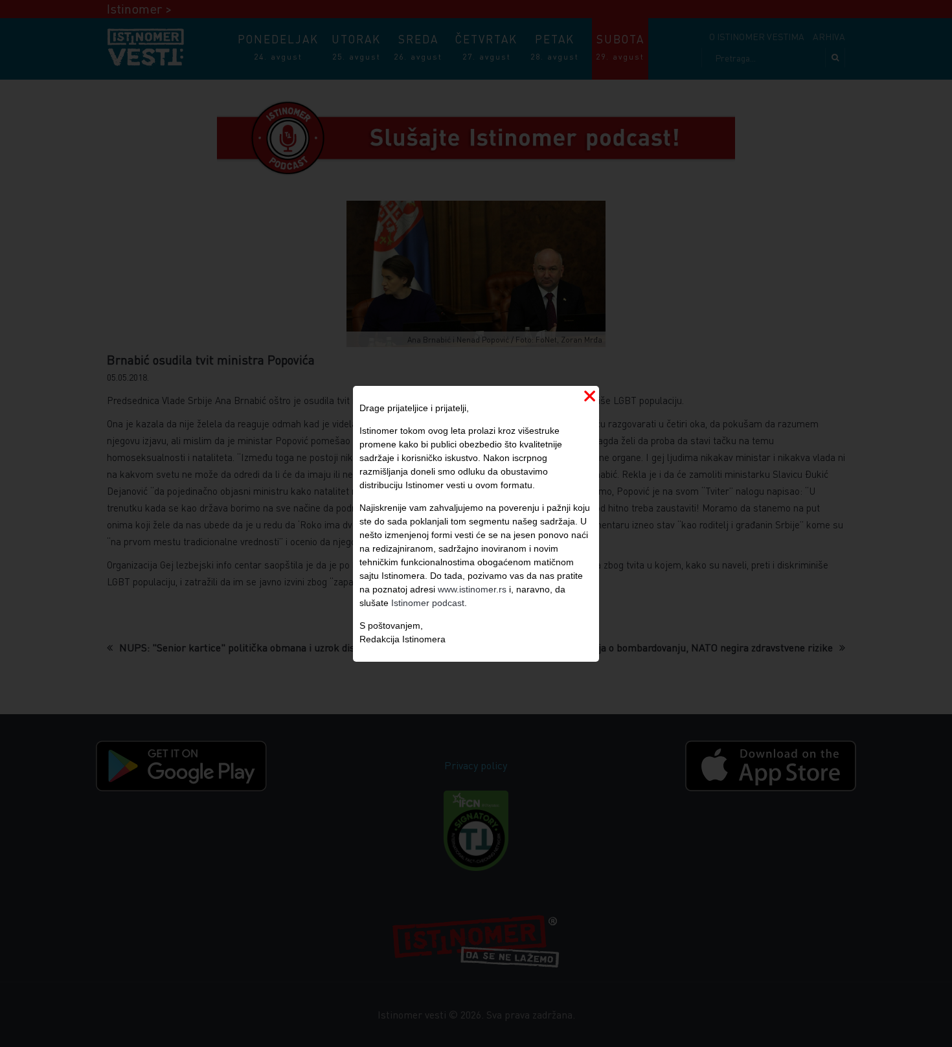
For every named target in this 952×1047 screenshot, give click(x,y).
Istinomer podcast (427, 603)
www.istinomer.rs (472, 589)
